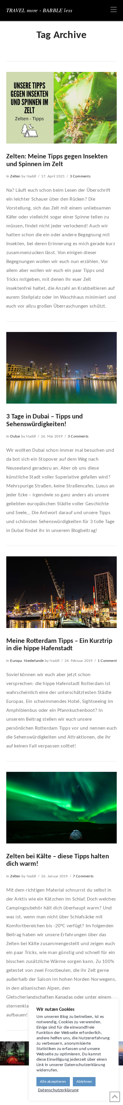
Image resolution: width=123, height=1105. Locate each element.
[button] (113, 10)
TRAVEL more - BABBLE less (39, 10)
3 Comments (80, 176)
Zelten (15, 176)
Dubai (15, 436)
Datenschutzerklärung (58, 1090)
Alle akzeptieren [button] (53, 1082)
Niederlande (34, 660)
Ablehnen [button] (84, 1082)
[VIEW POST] (61, 108)
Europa (16, 660)
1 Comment (107, 660)
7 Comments (83, 876)
